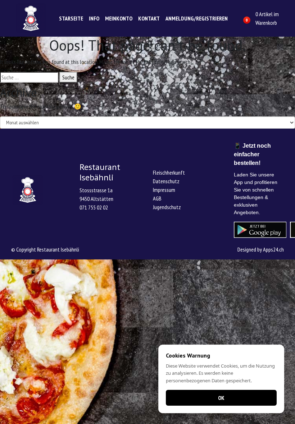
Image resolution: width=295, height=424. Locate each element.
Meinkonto (118, 18)
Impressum (164, 189)
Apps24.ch (273, 249)
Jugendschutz (167, 207)
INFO (94, 18)
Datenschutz (166, 181)
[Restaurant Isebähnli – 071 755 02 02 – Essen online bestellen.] (31, 18)
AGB (157, 198)
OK (221, 397)
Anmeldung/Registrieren (196, 18)
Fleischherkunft (169, 172)
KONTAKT (149, 18)
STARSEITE (71, 18)
